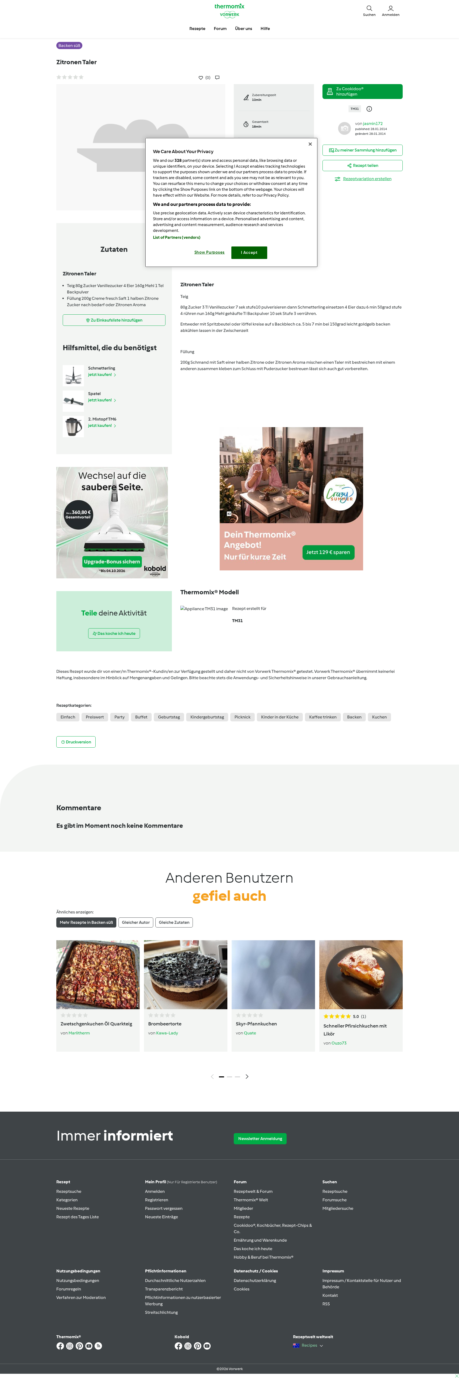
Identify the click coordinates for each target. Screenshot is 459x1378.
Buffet (141, 717)
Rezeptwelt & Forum (253, 1191)
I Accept (249, 252)
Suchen (329, 1181)
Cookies (241, 1289)
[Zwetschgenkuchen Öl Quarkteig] (98, 974)
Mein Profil (181, 1181)
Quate (250, 1032)
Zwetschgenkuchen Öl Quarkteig (96, 1024)
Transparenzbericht (164, 1289)
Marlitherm (79, 1032)
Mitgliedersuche (337, 1208)
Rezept (63, 1181)
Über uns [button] (243, 28)
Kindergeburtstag (207, 717)
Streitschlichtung (161, 1312)
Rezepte (242, 1216)
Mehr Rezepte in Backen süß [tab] (86, 922)
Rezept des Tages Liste (77, 1216)
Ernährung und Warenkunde (260, 1240)
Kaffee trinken (323, 717)
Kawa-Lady (167, 1032)
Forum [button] (220, 28)
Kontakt (330, 1295)
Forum (240, 1181)
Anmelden (155, 1191)
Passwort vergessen (163, 1208)
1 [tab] (221, 1076)
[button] (369, 11)
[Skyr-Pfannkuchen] (273, 974)
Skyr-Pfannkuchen (256, 1024)
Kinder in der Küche (280, 717)
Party (119, 717)
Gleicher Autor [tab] (136, 922)
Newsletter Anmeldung (260, 1138)
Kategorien (67, 1199)
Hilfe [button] (265, 28)
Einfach (68, 717)
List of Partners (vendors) (177, 237)
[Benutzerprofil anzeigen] (344, 128)
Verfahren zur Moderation (81, 1297)
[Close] (310, 144)
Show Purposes (209, 252)
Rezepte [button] (197, 28)
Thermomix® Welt (251, 1199)
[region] (231, 202)
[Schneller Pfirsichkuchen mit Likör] (361, 974)
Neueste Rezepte (72, 1208)
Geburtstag (169, 717)
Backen (354, 717)
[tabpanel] (229, 1011)
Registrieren (156, 1199)
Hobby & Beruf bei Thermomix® (264, 1257)
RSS (326, 1303)
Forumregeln (68, 1289)
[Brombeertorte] (185, 974)
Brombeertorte (164, 1024)
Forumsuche (334, 1199)
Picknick (242, 717)
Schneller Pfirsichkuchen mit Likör (355, 1030)
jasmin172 (373, 123)
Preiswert (95, 717)
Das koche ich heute (253, 1248)
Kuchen (379, 717)
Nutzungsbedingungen (77, 1280)
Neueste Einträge (161, 1216)
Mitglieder (243, 1208)
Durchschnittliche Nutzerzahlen (175, 1280)
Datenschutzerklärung (255, 1280)
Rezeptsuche (68, 1191)
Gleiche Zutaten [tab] (174, 922)
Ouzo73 (339, 1043)
